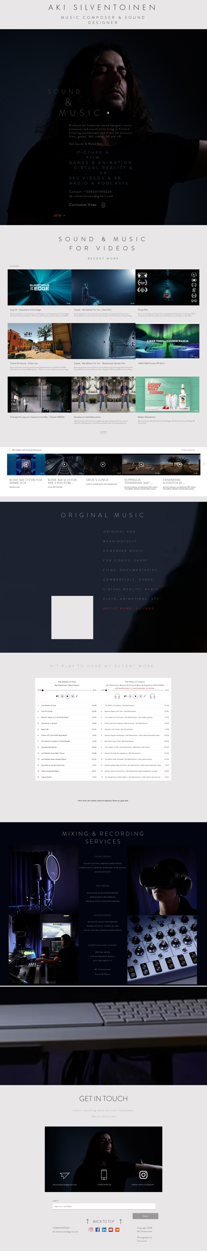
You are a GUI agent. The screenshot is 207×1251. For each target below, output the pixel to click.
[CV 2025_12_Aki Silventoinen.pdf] (103, 205)
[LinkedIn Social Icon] (104, 1230)
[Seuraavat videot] (203, 464)
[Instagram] (143, 1174)
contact (55, 1201)
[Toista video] (26, 464)
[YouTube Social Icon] (111, 1230)
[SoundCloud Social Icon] (117, 1230)
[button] (25, 450)
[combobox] (189, 450)
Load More (103, 432)
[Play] (108, 112)
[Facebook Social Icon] (97, 1230)
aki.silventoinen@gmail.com (65, 1185)
